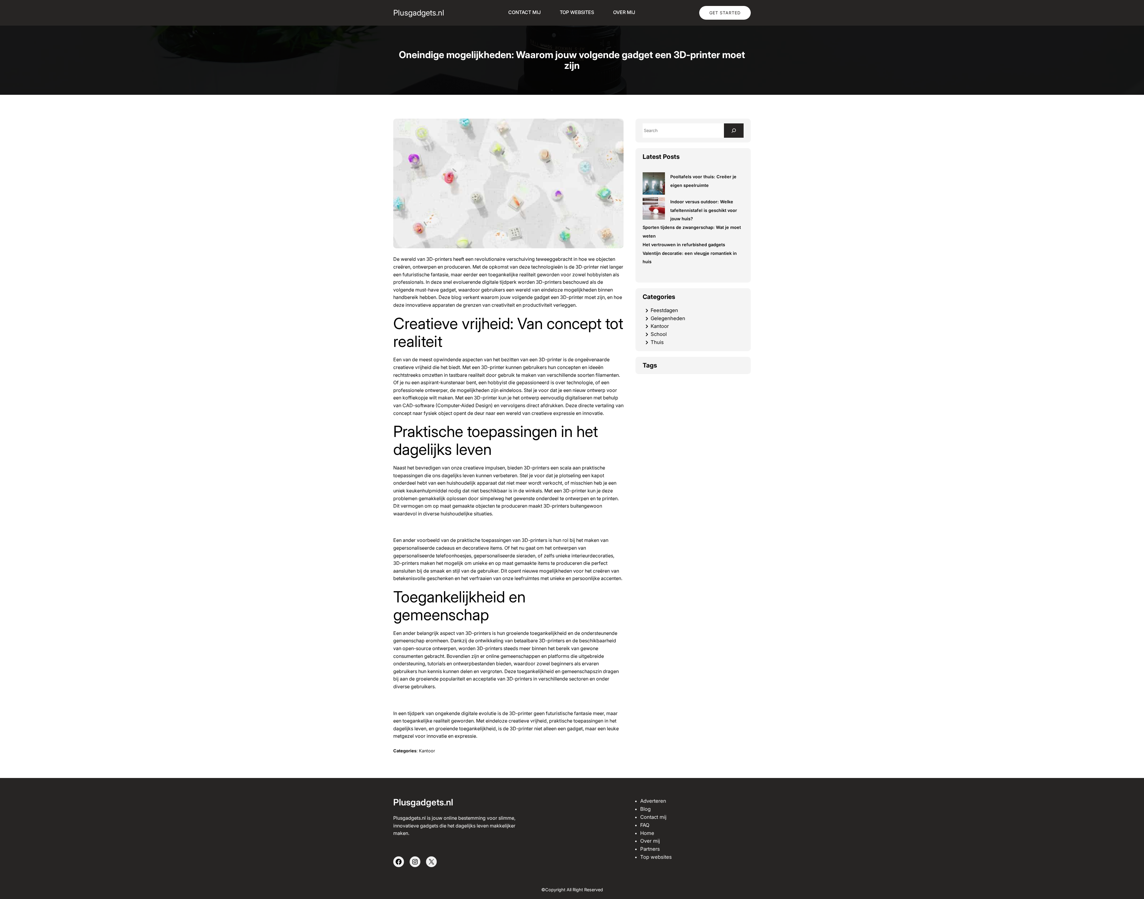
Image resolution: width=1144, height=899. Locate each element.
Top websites (656, 857)
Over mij (650, 841)
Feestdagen (664, 310)
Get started (725, 12)
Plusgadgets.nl (418, 12)
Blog (645, 809)
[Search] (734, 130)
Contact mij (653, 817)
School (659, 334)
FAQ (644, 825)
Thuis (657, 342)
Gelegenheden (668, 318)
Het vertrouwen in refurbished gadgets (684, 244)
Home (647, 833)
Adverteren (653, 801)
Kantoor (427, 750)
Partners (650, 849)
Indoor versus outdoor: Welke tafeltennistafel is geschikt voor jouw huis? (703, 210)
